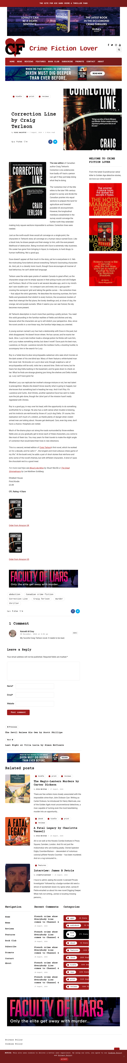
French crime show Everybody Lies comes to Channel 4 (46, 919)
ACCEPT (64, 1059)
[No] (124, 1056)
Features (41, 62)
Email (10, 695)
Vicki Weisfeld (20, 132)
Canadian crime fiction (39, 594)
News (19, 62)
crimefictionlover (43, 875)
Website (10, 703)
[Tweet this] (55, 142)
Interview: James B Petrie (54, 870)
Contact (91, 62)
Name (10, 686)
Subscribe (67, 62)
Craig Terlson (45, 447)
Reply (75, 633)
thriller (14, 603)
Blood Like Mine (37, 468)
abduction (14, 594)
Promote (79, 62)
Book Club (53, 62)
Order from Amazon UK (19, 525)
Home (12, 62)
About (101, 62)
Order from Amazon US (19, 559)
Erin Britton (41, 789)
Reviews (29, 62)
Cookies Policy (14, 1044)
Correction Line (18, 599)
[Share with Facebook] (50, 142)
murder (59, 599)
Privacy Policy (14, 1040)
